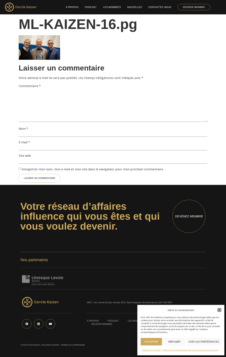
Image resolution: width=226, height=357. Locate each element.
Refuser (174, 341)
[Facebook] (27, 324)
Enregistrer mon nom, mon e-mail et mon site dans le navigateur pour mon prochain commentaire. (93, 169)
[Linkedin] (39, 324)
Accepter (151, 341)
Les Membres (112, 7)
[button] (219, 310)
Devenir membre (194, 7)
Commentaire (30, 85)
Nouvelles (134, 7)
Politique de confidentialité (73, 345)
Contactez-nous (159, 7)
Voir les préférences (203, 341)
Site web (25, 155)
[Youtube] (50, 324)
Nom (23, 128)
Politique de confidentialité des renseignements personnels (190, 350)
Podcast (91, 7)
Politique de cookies (151, 350)
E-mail (24, 142)
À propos (72, 7)
